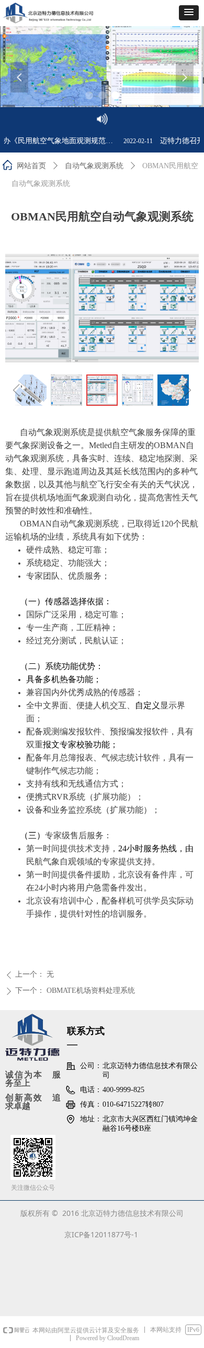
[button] (189, 12)
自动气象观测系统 (94, 166)
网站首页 (31, 166)
